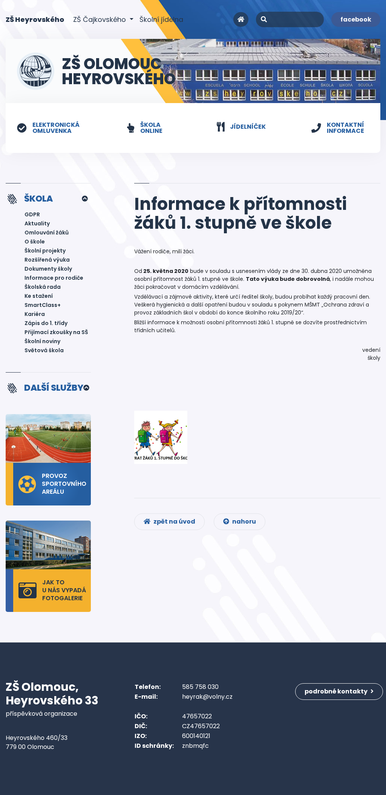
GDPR (32, 214)
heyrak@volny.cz (207, 696)
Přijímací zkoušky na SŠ (56, 332)
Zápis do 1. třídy (46, 323)
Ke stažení (39, 296)
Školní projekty (45, 250)
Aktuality (37, 223)
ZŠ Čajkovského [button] (100, 19)
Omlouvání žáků (47, 232)
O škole (35, 241)
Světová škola (44, 350)
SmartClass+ (43, 305)
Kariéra (35, 314)
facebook (355, 19)
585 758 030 (200, 687)
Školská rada (43, 287)
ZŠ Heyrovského (35, 19)
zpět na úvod (173, 521)
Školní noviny (42, 341)
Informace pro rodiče (54, 278)
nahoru (243, 521)
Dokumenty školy (48, 269)
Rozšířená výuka (47, 259)
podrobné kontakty (337, 691)
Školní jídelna (161, 19)
